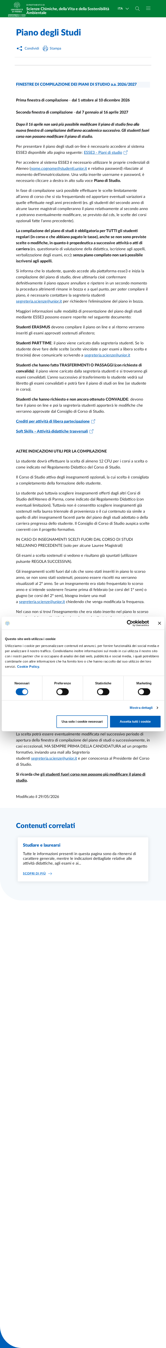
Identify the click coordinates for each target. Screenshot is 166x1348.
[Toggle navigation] (148, 8)
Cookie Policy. (28, 666)
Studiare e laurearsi (41, 845)
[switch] (62, 691)
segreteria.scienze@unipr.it (39, 301)
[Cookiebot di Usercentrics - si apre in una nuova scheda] (130, 623)
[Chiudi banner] (159, 623)
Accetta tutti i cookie (135, 721)
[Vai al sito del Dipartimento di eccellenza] (17, 15)
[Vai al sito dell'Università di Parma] (18, 8)
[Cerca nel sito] (137, 8)
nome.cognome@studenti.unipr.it (59, 169)
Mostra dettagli (141, 707)
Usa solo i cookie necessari (82, 721)
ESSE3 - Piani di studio (103, 153)
